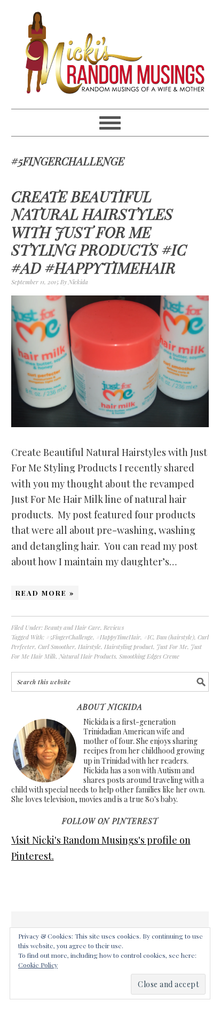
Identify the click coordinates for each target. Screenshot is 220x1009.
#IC (148, 637)
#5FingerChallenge (69, 637)
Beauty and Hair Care (72, 627)
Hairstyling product (128, 647)
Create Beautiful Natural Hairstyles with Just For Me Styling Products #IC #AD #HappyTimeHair (99, 231)
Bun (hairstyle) (175, 637)
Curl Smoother (56, 647)
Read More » (44, 592)
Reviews (114, 627)
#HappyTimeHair (118, 637)
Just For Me (171, 647)
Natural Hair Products (87, 656)
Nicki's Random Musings (110, 54)
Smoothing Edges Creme (149, 656)
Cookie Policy (38, 964)
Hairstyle (89, 647)
